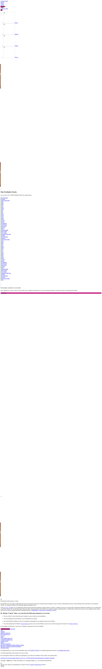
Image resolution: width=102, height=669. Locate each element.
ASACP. (54, 610)
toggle (2, 7)
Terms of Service (25, 623)
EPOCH (37, 650)
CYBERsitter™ (35, 610)
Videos (2, 4)
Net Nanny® (42, 610)
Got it (2, 666)
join (1, 10)
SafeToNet (48, 610)
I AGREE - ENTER (5, 629)
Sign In (16, 57)
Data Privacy (38, 664)
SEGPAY (32, 650)
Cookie (31, 664)
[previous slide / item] (1, 13)
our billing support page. (64, 650)
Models (2, 2)
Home (16, 22)
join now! (3, 6)
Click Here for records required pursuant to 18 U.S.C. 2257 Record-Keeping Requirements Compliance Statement (27, 658)
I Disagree (12, 629)
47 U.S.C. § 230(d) (8, 607)
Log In (2, 5)
